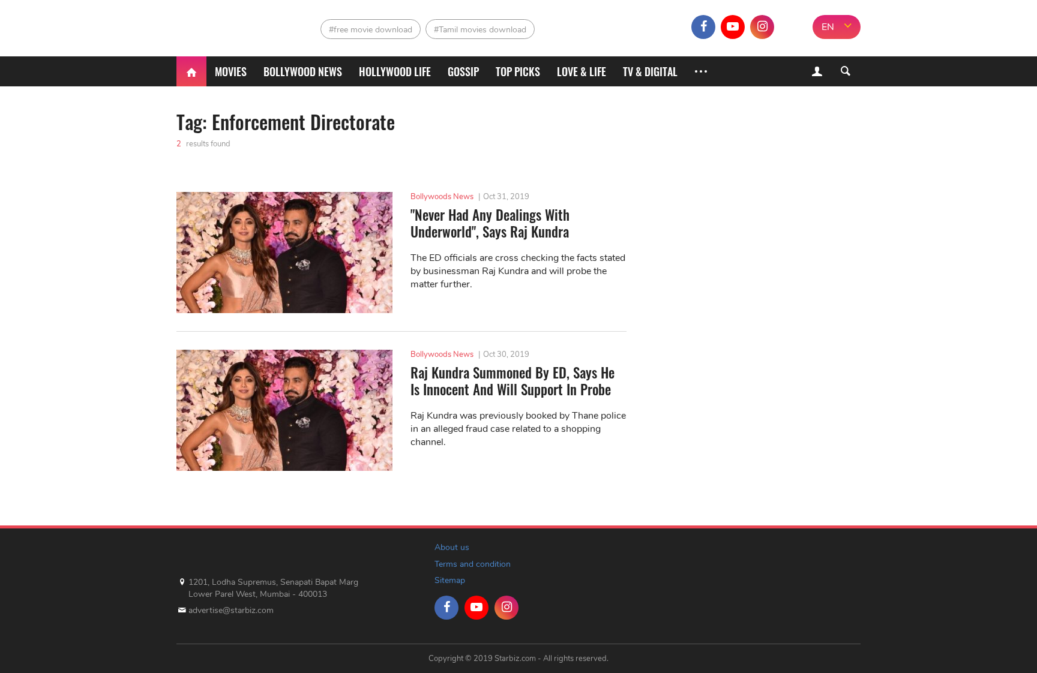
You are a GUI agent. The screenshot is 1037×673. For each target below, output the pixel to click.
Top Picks (518, 71)
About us (451, 547)
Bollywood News (302, 71)
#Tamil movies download (480, 29)
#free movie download (370, 29)
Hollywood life (395, 71)
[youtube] (733, 27)
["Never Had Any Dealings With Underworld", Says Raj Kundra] (284, 252)
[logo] (228, 24)
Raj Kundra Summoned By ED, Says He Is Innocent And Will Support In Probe (512, 381)
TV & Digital (650, 71)
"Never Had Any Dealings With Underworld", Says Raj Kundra (490, 223)
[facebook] (703, 27)
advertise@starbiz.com (231, 610)
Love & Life (581, 71)
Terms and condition (472, 564)
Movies (231, 71)
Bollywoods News (441, 196)
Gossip (463, 71)
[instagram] (762, 27)
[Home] (191, 71)
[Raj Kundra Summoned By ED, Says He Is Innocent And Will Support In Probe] (284, 410)
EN (828, 27)
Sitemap (449, 580)
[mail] (792, 27)
